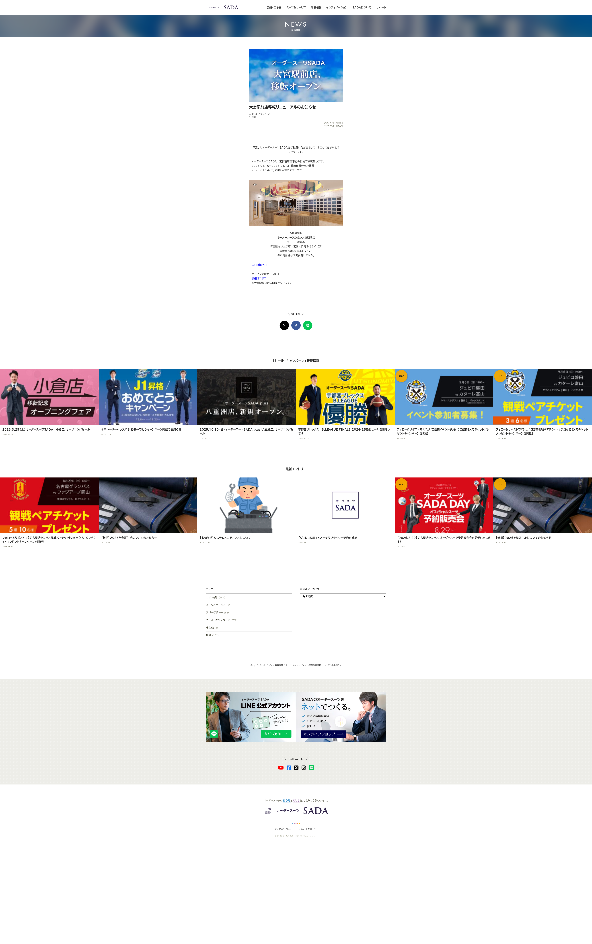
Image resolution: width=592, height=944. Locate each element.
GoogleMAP (260, 264)
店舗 (253, 117)
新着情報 (316, 7)
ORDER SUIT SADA (291, 836)
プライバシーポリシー (284, 829)
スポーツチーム (218, 612)
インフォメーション (336, 7)
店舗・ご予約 (274, 7)
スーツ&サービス (296, 7)
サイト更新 (216, 597)
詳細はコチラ (259, 278)
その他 (213, 627)
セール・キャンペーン (260, 114)
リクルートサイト (306, 829)
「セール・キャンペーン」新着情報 (296, 360)
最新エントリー (296, 469)
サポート (381, 7)
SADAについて (361, 7)
